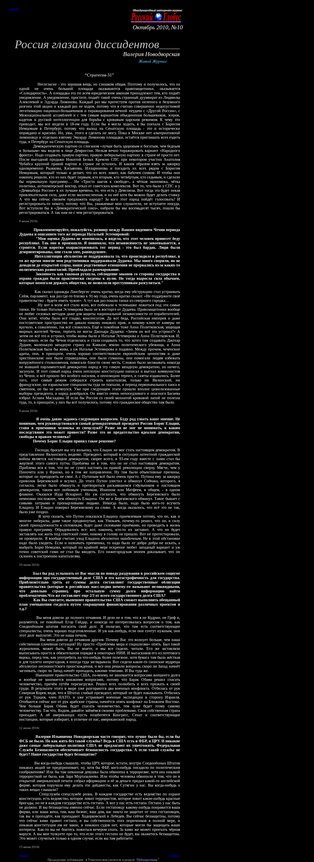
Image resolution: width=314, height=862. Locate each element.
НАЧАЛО (24, 855)
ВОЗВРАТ (14, 9)
